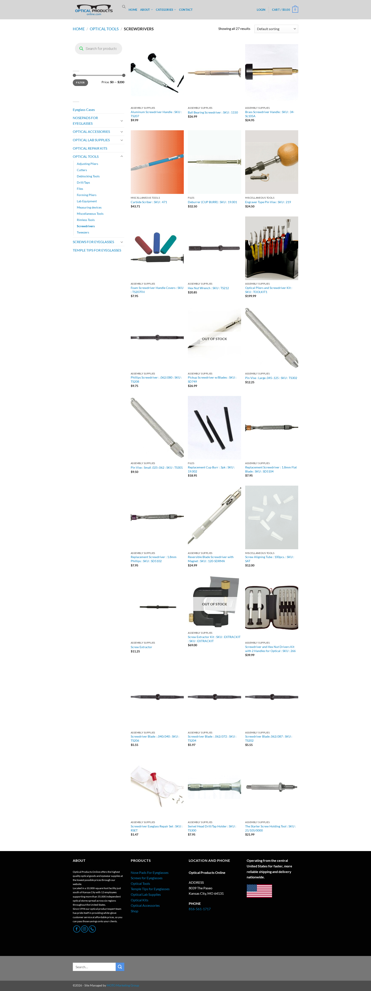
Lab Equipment (87, 201)
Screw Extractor (141, 647)
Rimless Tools (86, 220)
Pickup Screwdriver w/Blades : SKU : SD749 (212, 379)
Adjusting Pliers (87, 164)
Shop (134, 911)
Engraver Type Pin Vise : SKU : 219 (268, 202)
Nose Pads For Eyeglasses (150, 872)
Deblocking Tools (88, 176)
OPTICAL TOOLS (104, 28)
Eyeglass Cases (84, 109)
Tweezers (83, 232)
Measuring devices (89, 207)
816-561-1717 (200, 909)
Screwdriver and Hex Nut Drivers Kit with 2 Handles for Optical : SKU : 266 (270, 649)
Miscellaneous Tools (90, 213)
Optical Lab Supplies (146, 894)
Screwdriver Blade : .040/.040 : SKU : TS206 (155, 738)
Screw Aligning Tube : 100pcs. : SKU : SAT (269, 559)
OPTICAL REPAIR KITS (90, 148)
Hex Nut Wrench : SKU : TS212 (208, 288)
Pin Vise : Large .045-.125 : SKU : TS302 (271, 378)
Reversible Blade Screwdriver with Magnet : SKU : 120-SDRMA (211, 559)
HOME (133, 9)
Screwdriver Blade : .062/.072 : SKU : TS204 (212, 738)
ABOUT (145, 9)
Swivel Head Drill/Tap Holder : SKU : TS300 (212, 828)
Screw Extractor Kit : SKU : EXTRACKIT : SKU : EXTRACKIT (214, 639)
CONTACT (186, 9)
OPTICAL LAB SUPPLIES (91, 140)
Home (79, 28)
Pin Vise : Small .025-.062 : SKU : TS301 (157, 467)
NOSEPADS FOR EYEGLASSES (85, 120)
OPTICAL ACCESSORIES (91, 131)
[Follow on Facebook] (76, 929)
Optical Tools (140, 883)
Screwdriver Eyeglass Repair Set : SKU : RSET (156, 828)
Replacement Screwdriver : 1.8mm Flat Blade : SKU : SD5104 (271, 469)
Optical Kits (139, 900)
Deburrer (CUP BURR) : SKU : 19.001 (212, 202)
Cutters (82, 170)
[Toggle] (121, 120)
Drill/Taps (83, 182)
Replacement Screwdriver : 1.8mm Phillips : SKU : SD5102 (153, 559)
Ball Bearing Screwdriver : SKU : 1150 (213, 112)
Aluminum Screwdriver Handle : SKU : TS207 (156, 114)
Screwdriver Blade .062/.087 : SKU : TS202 (268, 738)
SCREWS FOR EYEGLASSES (93, 242)
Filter (80, 82)
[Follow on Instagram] (84, 929)
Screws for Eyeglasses (147, 878)
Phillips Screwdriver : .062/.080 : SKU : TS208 (156, 379)
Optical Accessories (145, 905)
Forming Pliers (86, 195)
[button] (261, 9)
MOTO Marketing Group (123, 985)
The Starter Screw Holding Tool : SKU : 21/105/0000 (270, 828)
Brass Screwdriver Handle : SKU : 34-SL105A (269, 114)
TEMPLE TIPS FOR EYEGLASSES (97, 250)
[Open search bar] (124, 6)
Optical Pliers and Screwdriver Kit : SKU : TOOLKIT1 (268, 290)
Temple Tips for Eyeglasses (150, 889)
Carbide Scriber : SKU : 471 (149, 202)
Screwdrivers (86, 226)
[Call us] (92, 929)
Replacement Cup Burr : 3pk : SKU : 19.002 (211, 469)
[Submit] (120, 967)
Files (80, 188)
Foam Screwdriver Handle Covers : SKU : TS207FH (157, 290)
